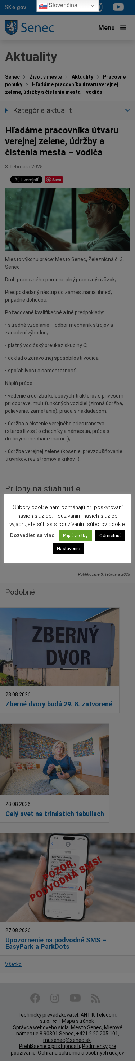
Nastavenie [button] (68, 548)
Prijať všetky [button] (75, 535)
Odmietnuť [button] (110, 535)
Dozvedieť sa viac (32, 535)
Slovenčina (62, 5)
